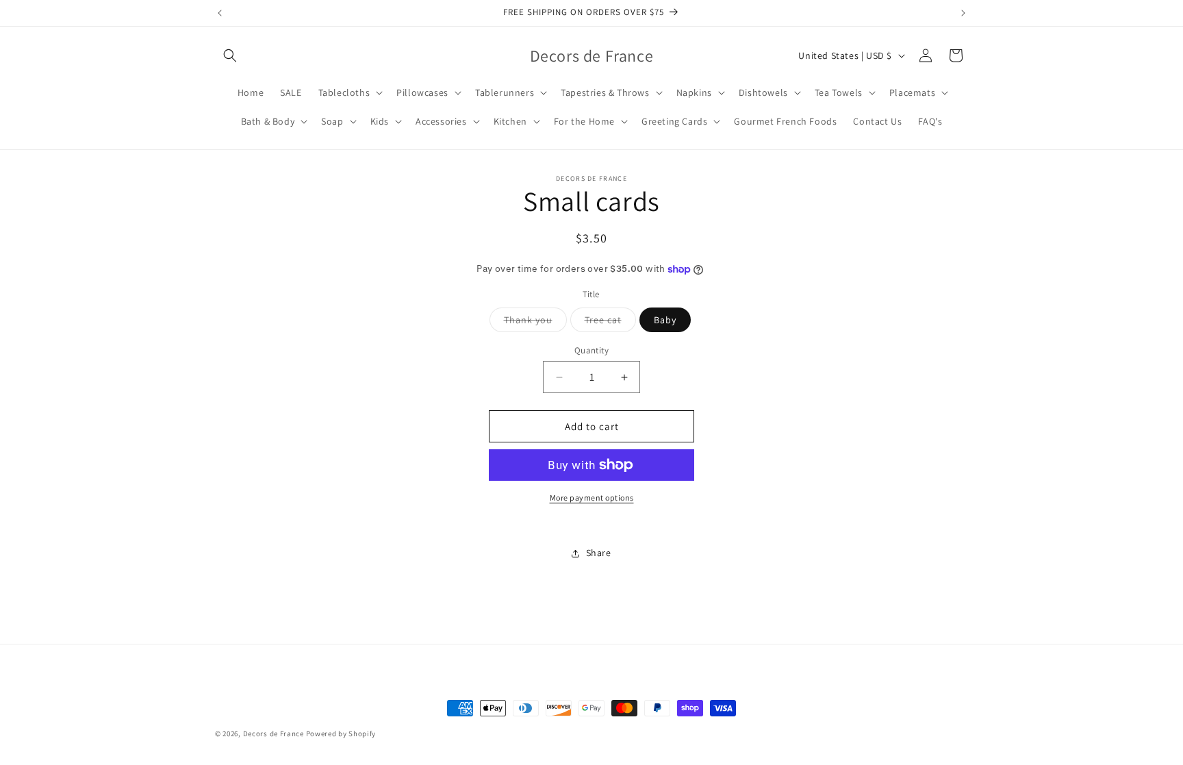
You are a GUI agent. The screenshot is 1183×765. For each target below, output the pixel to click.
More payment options (592, 497)
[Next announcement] (963, 13)
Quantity (591, 350)
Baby (665, 320)
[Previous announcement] (220, 13)
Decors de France (273, 733)
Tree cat (610, 322)
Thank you (535, 322)
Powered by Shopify (341, 733)
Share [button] (598, 553)
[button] (230, 55)
